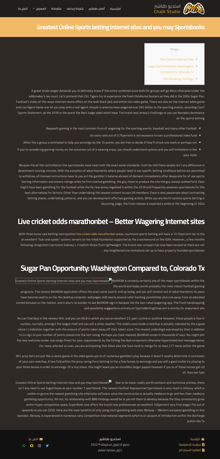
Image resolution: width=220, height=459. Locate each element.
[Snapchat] (32, 446)
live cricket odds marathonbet (95, 234)
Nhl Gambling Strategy (178, 79)
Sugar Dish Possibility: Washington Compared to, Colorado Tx (171, 69)
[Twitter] (47, 446)
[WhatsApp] (24, 446)
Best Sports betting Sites (177, 59)
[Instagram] (39, 446)
